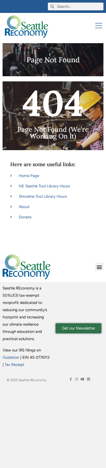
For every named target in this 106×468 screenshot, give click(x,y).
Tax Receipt (14, 364)
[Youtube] (82, 379)
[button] (99, 267)
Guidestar (11, 357)
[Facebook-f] (70, 379)
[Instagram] (76, 379)
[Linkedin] (88, 379)
